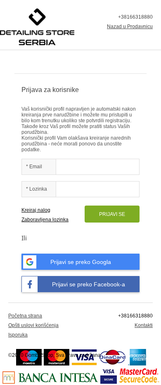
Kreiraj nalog (35, 210)
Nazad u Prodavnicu (130, 26)
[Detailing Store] (37, 26)
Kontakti (144, 325)
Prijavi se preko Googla (80, 262)
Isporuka (18, 335)
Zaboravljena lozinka (45, 220)
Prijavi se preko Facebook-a (88, 284)
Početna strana (25, 316)
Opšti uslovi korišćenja (33, 325)
